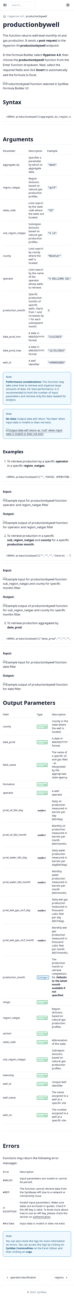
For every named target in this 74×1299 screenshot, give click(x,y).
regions (59, 1277)
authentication (41, 1216)
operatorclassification (23, 1277)
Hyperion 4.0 (16, 16)
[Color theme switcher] (68, 5)
